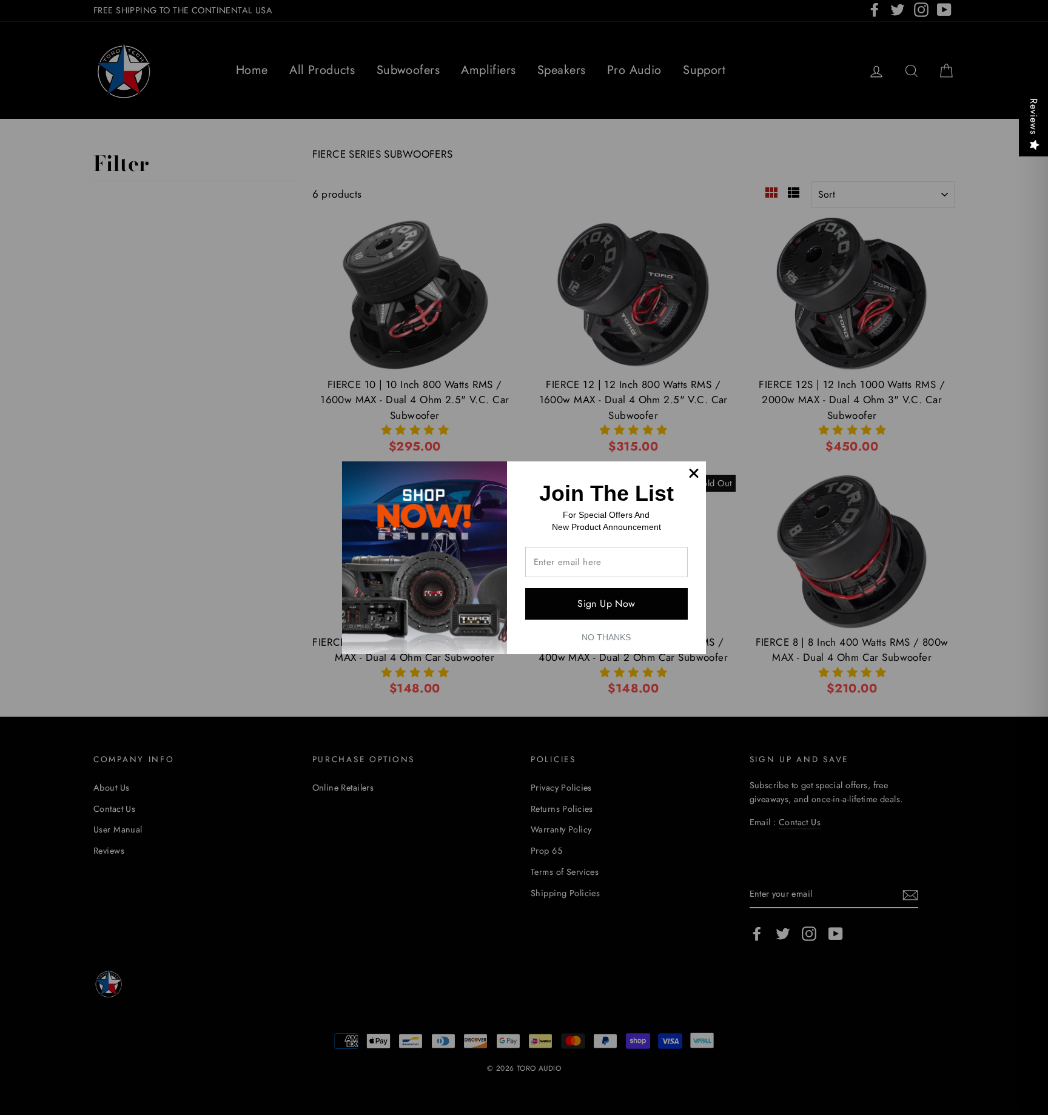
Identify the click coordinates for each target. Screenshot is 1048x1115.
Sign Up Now (606, 604)
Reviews (1034, 116)
